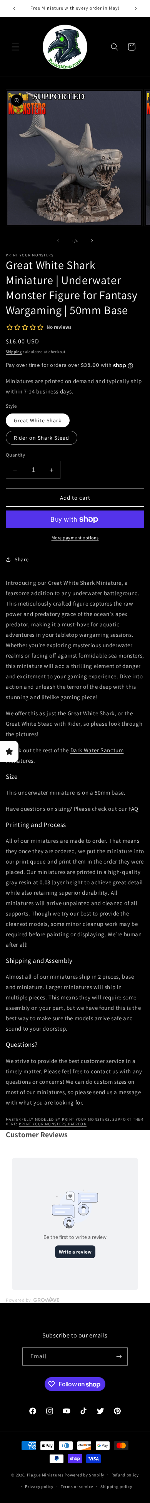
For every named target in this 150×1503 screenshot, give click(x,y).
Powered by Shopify (84, 1474)
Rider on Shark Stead (41, 437)
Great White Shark (38, 420)
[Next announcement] (135, 8)
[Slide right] (91, 240)
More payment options (75, 538)
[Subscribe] (118, 1356)
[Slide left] (58, 240)
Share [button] (22, 559)
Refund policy (125, 1475)
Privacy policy (39, 1486)
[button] (15, 46)
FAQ (133, 808)
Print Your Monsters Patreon (53, 1123)
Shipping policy (116, 1486)
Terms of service (77, 1486)
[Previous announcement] (14, 8)
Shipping (14, 351)
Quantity (15, 455)
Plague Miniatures (45, 1474)
